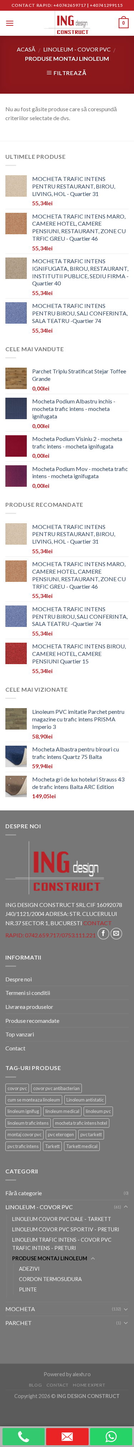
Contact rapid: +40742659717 (48, 5)
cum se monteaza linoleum (34, 1100)
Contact (15, 1048)
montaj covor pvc (24, 1134)
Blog (35, 1385)
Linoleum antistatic (85, 1100)
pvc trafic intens (23, 1146)
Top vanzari (19, 1034)
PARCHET (18, 1322)
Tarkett (52, 1146)
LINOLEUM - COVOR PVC (77, 49)
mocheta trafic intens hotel (81, 1123)
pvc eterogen (61, 1134)
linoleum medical (62, 1111)
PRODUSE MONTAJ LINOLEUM (49, 1258)
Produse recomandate (32, 1020)
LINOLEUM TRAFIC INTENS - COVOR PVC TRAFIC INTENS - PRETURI (61, 1244)
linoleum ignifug (23, 1111)
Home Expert (89, 1385)
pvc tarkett (91, 1134)
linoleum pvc (98, 1111)
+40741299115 (106, 5)
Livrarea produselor (29, 1006)
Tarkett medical (82, 1146)
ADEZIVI (29, 1269)
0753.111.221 (78, 935)
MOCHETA (20, 1308)
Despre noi (18, 979)
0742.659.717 (42, 935)
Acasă (26, 49)
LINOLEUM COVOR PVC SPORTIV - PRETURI (65, 1229)
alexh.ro (82, 1374)
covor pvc (17, 1088)
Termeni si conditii (27, 992)
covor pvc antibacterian (56, 1088)
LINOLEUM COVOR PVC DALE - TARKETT (61, 1219)
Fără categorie (23, 1193)
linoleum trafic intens (28, 1123)
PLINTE (28, 1289)
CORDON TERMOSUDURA (50, 1279)
